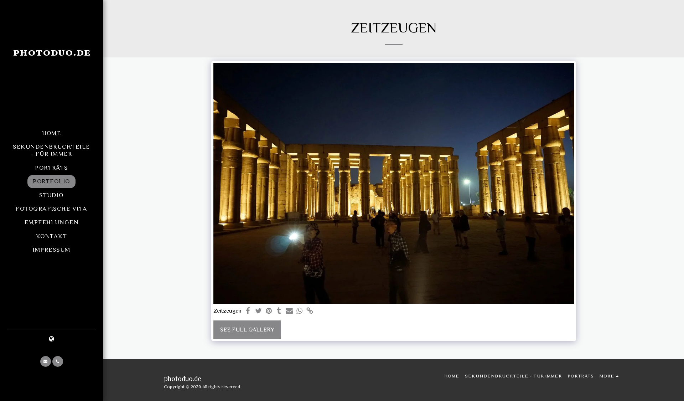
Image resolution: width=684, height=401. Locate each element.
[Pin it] (269, 311)
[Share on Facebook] (248, 311)
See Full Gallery (247, 329)
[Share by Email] (289, 311)
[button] (45, 361)
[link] (310, 311)
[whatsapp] (299, 311)
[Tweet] (258, 311)
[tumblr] (279, 311)
